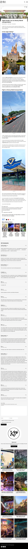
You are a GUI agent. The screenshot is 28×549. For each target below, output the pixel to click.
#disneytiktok (19, 208)
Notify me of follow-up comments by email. (8, 420)
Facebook (12, 215)
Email (11, 418)
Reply (26, 245)
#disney (7, 208)
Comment (2, 405)
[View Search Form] (25, 2)
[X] (3, 546)
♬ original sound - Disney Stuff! (7, 212)
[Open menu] (27, 2)
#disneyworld (11, 208)
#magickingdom (15, 208)
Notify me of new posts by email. (6, 422)
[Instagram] (5, 546)
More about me (13, 446)
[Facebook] (1, 546)
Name (2, 418)
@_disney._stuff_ (5, 206)
